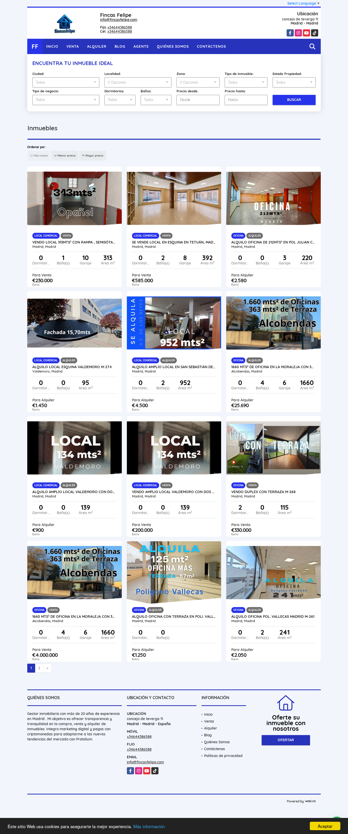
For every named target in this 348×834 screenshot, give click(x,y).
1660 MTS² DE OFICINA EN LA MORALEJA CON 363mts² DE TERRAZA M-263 (273, 367)
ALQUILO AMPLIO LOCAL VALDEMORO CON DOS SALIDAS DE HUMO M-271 (74, 492)
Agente (141, 46)
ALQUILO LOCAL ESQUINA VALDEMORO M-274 (72, 367)
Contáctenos (211, 46)
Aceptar (325, 826)
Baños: (146, 91)
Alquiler (96, 46)
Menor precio (66, 155)
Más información (149, 826)
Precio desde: (187, 91)
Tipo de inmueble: (239, 74)
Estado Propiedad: (287, 74)
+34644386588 (119, 27)
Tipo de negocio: (45, 91)
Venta (72, 46)
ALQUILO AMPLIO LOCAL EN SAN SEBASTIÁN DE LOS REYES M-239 (174, 367)
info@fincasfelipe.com (118, 19)
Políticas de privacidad (223, 755)
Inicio (52, 46)
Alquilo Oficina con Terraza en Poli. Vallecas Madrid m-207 (174, 616)
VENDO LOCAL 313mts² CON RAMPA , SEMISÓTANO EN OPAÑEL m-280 (74, 242)
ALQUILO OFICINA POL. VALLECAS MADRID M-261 (272, 616)
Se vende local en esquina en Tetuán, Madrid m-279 (174, 242)
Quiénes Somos (173, 46)
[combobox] (65, 82)
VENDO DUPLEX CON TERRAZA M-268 (263, 492)
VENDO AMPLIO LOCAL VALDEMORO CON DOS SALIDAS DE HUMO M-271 (174, 492)
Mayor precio (94, 155)
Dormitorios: (114, 91)
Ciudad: (38, 74)
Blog (120, 46)
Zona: (181, 74)
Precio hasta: (235, 91)
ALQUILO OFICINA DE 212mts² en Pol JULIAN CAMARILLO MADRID (273, 242)
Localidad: (112, 74)
